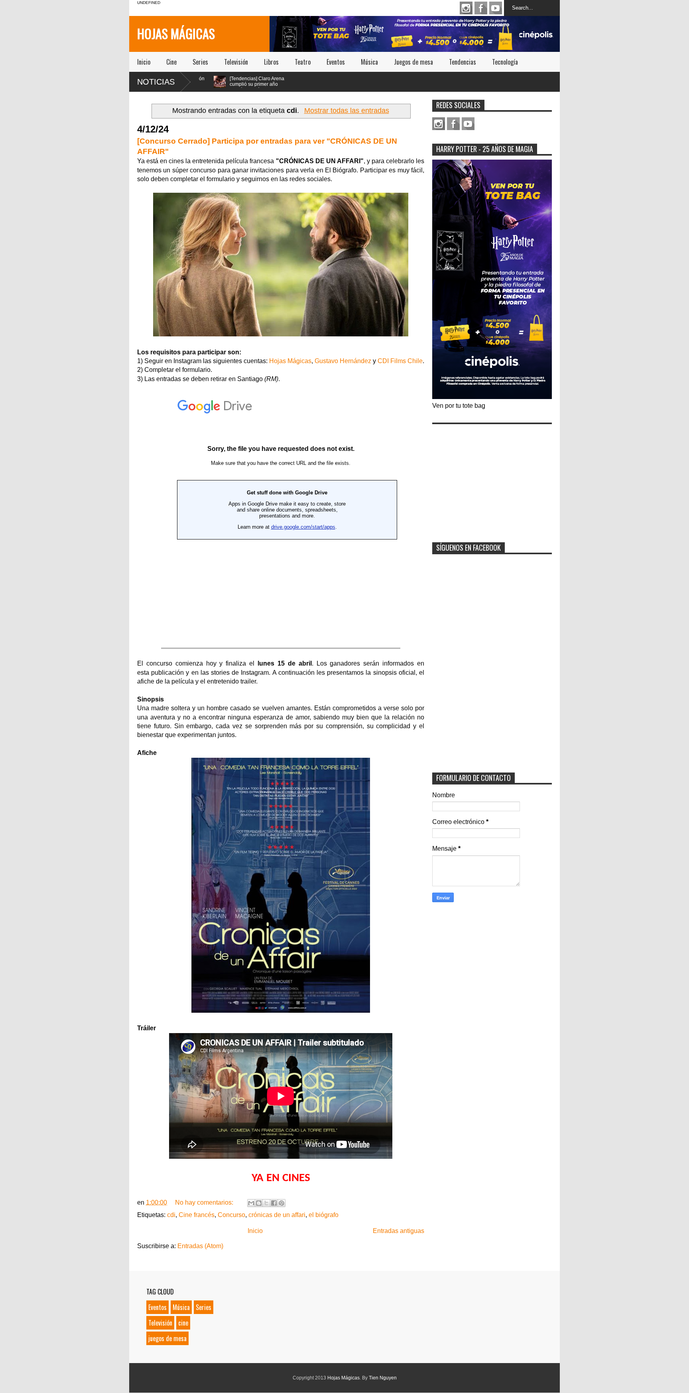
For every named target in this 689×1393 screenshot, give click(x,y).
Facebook (480, 8)
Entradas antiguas (398, 1230)
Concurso (231, 1214)
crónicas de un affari (276, 1214)
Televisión (236, 62)
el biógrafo (324, 1214)
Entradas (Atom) (200, 1246)
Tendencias (462, 62)
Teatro (303, 62)
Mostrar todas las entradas (346, 111)
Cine (171, 62)
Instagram (466, 8)
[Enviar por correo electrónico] (251, 1203)
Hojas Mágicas (176, 33)
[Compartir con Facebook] (274, 1203)
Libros (271, 62)
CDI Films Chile (400, 361)
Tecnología (505, 62)
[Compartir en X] (266, 1203)
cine (183, 1323)
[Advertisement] (492, 478)
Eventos (336, 62)
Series (200, 62)
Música (369, 62)
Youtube (495, 8)
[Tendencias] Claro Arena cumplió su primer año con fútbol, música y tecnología (210, 87)
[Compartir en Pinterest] (281, 1203)
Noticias (156, 81)
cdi (171, 1214)
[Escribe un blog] (259, 1203)
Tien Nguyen (383, 1378)
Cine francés (197, 1214)
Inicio (143, 62)
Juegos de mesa (413, 62)
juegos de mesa (167, 1338)
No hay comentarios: (205, 1202)
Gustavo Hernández (343, 361)
